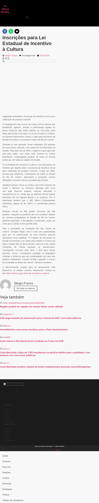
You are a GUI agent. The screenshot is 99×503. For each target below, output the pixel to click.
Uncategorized (28, 55)
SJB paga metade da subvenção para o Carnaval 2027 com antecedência (40, 318)
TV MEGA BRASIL (5, 9)
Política (5, 494)
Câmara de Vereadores (12, 500)
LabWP (57, 450)
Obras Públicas (9, 421)
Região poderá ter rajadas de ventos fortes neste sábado (31, 306)
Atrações (7, 416)
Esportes (7, 409)
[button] (27, 17)
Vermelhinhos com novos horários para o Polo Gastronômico (34, 329)
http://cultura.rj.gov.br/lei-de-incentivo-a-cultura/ (27, 273)
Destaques (7, 411)
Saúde (5, 456)
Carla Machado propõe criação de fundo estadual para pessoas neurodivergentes (45, 366)
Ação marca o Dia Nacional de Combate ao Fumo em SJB (32, 341)
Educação (7, 419)
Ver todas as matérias (26, 288)
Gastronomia (8, 414)
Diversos (6, 461)
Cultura (5, 478)
